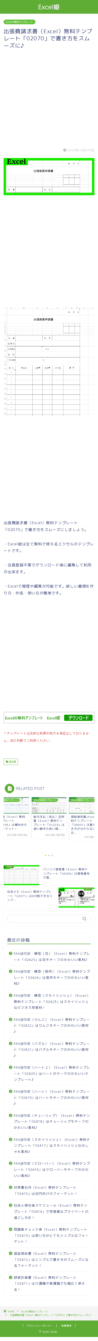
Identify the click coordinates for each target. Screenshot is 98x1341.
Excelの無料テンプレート (19, 22)
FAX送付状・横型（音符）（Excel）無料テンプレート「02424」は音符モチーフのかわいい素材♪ (52, 977)
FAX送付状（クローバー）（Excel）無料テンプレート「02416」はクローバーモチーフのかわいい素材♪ (52, 1169)
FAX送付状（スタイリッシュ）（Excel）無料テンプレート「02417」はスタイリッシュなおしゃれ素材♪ (52, 1145)
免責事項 (66, 1325)
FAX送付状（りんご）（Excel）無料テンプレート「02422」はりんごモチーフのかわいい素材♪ (52, 1025)
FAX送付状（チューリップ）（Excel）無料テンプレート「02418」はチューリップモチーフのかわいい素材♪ (52, 1121)
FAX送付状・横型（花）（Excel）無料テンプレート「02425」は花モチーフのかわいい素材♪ (52, 956)
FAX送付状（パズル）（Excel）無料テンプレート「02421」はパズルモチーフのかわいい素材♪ (52, 1049)
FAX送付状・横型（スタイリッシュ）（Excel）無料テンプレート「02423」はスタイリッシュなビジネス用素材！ (52, 1001)
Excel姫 (49, 7)
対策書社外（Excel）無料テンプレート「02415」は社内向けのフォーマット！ (46, 1190)
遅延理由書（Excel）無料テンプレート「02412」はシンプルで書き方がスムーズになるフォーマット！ (51, 1259)
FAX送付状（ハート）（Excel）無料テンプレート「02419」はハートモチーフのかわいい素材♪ (52, 1097)
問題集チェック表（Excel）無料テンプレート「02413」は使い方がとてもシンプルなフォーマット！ (51, 1235)
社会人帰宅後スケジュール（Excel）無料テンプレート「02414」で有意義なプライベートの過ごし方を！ (51, 1211)
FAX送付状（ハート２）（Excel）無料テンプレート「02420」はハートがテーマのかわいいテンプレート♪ (52, 1073)
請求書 (12, 761)
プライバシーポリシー (40, 1325)
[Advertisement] (49, 97)
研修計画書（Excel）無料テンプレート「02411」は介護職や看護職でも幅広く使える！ (49, 1283)
